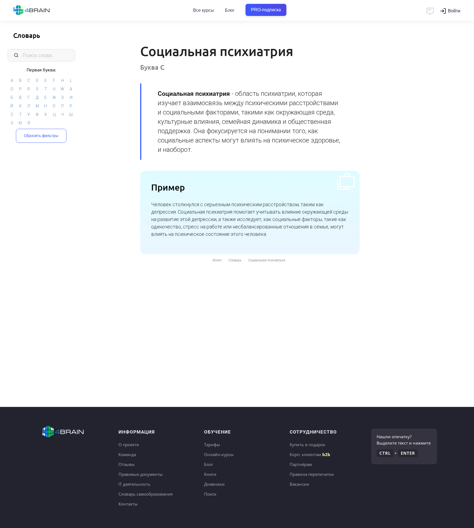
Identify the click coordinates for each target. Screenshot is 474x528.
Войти (454, 11)
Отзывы (127, 464)
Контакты (128, 504)
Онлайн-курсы (219, 454)
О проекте (129, 444)
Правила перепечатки (312, 474)
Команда (127, 454)
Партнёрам (301, 464)
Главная (41, 10)
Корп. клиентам (310, 454)
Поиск (210, 494)
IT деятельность (134, 484)
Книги (210, 474)
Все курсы (203, 10)
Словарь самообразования (146, 494)
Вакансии (299, 484)
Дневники (214, 484)
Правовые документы (141, 474)
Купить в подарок (307, 444)
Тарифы (212, 444)
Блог (230, 10)
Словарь (26, 35)
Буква (152, 67)
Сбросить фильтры (41, 135)
